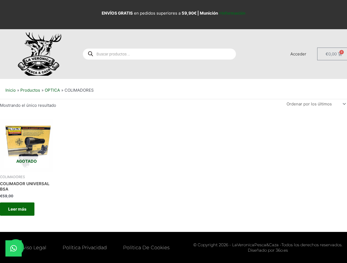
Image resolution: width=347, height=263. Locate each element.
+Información (232, 13)
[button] (13, 248)
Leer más (17, 209)
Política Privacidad (85, 248)
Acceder (298, 53)
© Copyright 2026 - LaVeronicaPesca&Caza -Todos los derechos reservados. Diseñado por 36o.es (267, 247)
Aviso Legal (33, 248)
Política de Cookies (146, 248)
